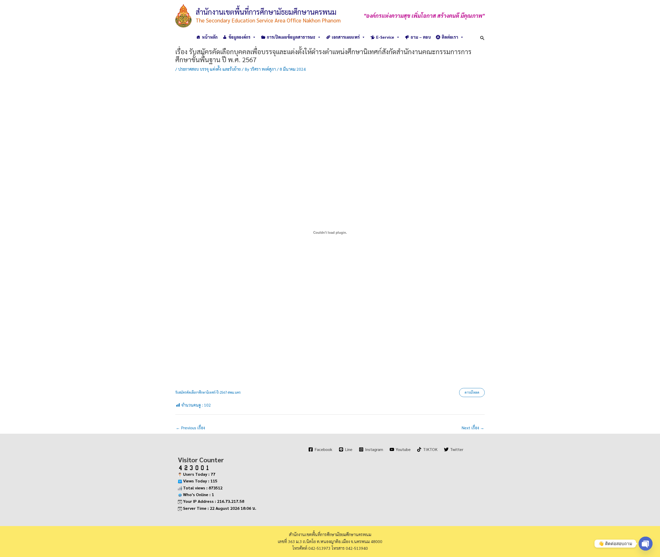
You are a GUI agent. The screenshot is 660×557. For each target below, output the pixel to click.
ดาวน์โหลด (472, 392)
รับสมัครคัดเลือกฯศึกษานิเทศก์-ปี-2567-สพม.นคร (208, 392)
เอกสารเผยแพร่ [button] (346, 37)
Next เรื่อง (472, 427)
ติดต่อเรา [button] (450, 37)
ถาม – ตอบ (421, 37)
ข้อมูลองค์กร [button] (239, 37)
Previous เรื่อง (190, 427)
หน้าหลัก (210, 37)
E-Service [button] (385, 37)
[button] (482, 37)
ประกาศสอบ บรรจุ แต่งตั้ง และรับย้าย (209, 69)
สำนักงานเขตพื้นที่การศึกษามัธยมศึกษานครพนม (266, 11)
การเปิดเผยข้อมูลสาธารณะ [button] (291, 37)
